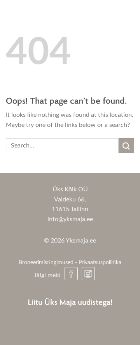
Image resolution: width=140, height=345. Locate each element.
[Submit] (126, 145)
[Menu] (121, 14)
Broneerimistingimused (46, 262)
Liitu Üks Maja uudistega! (70, 302)
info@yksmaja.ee (70, 219)
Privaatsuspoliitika (100, 262)
